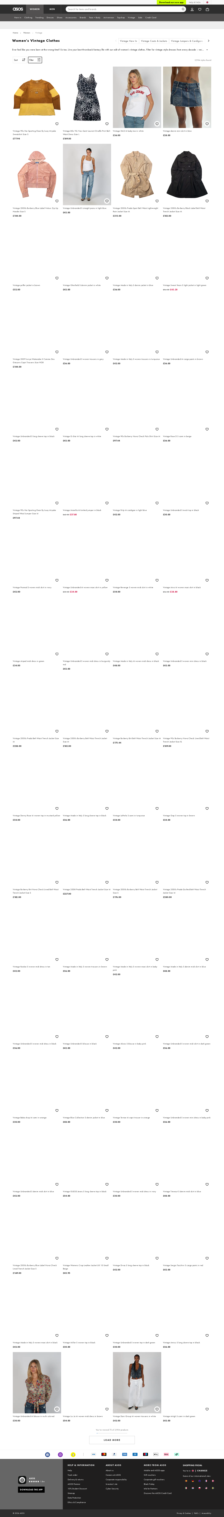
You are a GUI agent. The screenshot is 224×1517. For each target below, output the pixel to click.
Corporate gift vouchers (154, 1479)
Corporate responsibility (116, 1479)
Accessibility (206, 1513)
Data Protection (74, 1497)
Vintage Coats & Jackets (154, 41)
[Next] (209, 41)
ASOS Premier (74, 1484)
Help (70, 1470)
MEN (52, 9)
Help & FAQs (195, 2)
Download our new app (171, 2)
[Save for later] (56, 123)
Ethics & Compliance (77, 1502)
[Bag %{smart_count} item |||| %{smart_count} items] (207, 9)
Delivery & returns (76, 1479)
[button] (186, 1481)
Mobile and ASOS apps (154, 1470)
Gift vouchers (150, 1475)
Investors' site (111, 1484)
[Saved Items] (200, 9)
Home (15, 32)
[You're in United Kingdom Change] (207, 2)
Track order (72, 1475)
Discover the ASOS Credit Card (158, 1493)
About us (110, 1470)
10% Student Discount (77, 1488)
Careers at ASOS (113, 1475)
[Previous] (116, 41)
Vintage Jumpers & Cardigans (187, 41)
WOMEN (35, 9)
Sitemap (71, 1493)
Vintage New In (128, 41)
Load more (112, 1440)
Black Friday (149, 1484)
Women (26, 32)
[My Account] (192, 9)
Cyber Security (112, 1488)
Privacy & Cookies (184, 1513)
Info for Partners (151, 1488)
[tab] (18, 17)
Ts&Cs (196, 1513)
